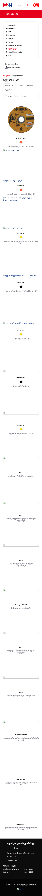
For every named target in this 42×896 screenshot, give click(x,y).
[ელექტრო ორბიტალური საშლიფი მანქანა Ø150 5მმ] (21, 805)
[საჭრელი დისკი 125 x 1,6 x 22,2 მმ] (21, 119)
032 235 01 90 (12, 857)
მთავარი (6, 75)
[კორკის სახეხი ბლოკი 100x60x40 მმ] (21, 167)
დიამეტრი (29, 85)
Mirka (10, 96)
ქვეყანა (21, 85)
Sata (24, 96)
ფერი (14, 85)
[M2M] (7, 5)
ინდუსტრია (8, 90)
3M (17, 96)
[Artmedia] (21, 889)
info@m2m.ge (12, 860)
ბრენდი (7, 85)
